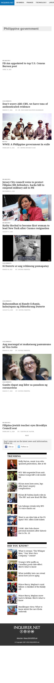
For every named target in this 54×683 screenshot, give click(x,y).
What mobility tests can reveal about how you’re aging (31, 574)
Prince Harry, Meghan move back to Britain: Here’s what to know (31, 598)
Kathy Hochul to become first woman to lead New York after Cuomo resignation (26, 227)
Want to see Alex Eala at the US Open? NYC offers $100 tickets (32, 518)
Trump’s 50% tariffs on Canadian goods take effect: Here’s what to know (30, 564)
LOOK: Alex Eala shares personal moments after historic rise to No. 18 (32, 530)
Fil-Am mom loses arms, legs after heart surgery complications (30, 486)
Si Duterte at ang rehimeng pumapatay (25, 266)
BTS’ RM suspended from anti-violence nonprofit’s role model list (31, 474)
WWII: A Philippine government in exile (26, 144)
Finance (30, 2)
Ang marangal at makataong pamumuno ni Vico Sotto (26, 346)
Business (20, 2)
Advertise (20, 638)
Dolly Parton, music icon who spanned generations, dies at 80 (32, 462)
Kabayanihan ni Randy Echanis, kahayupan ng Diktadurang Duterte (23, 305)
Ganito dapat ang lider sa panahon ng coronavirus (24, 386)
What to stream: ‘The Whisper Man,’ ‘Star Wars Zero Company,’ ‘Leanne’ (31, 553)
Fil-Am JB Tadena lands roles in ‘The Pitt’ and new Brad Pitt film (32, 496)
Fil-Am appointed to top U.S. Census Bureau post (23, 65)
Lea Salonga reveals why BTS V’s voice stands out (31, 507)
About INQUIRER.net (30, 638)
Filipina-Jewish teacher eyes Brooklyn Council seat (24, 427)
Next (27, 435)
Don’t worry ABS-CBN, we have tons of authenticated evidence (25, 105)
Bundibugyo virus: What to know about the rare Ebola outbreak (30, 609)
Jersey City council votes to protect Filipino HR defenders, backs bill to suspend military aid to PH (23, 184)
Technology (41, 2)
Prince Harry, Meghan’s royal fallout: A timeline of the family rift (31, 586)
